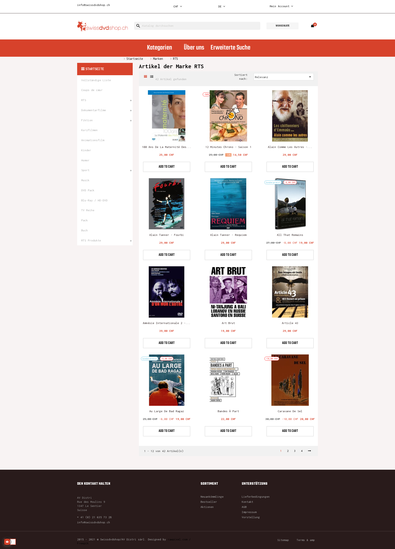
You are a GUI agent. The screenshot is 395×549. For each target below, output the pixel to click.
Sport (85, 170)
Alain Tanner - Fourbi (166, 234)
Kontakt (247, 501)
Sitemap (283, 540)
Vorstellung (251, 517)
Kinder (86, 150)
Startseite (94, 69)
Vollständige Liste (96, 80)
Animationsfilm (92, 140)
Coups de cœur (92, 90)
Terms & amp (306, 540)
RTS (83, 100)
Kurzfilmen (89, 130)
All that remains (290, 234)
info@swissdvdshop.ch (93, 5)
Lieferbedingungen (256, 496)
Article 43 (290, 323)
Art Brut (228, 323)
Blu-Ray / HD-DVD (94, 200)
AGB (244, 507)
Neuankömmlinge (212, 496)
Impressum (249, 512)
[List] (151, 76)
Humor (85, 160)
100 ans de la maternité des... (166, 147)
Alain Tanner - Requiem (228, 234)
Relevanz (284, 76)
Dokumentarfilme (93, 110)
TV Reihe (87, 210)
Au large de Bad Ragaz (166, 411)
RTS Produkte (91, 240)
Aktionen (207, 507)
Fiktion (87, 120)
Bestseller (209, 501)
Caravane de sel (290, 411)
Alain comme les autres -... (290, 147)
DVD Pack (87, 190)
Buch (84, 230)
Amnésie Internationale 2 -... (167, 323)
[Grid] (145, 76)
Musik (85, 180)
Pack (84, 220)
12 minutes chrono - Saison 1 (228, 147)
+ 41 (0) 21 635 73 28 (94, 517)
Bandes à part (228, 411)
